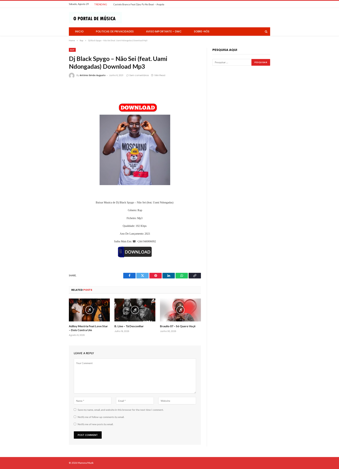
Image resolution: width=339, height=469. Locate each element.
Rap (72, 49)
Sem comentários (139, 75)
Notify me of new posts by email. (95, 424)
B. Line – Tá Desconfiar (129, 326)
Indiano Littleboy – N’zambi (128, 4)
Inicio (79, 31)
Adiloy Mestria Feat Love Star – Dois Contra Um (88, 328)
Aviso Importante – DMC (164, 31)
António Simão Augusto (93, 75)
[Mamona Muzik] (95, 17)
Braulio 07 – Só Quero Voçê (177, 326)
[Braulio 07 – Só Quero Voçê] (180, 310)
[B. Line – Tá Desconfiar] (134, 310)
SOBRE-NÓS (202, 31)
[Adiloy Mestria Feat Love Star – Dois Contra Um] (89, 310)
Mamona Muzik (86, 462)
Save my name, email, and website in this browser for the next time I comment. (121, 409)
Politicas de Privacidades (115, 31)
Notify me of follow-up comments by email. (101, 416)
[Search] (265, 32)
